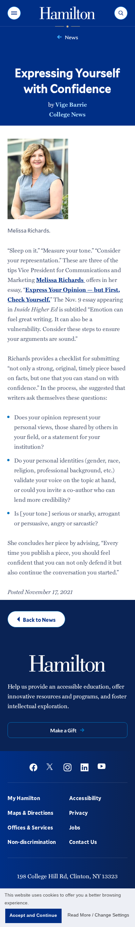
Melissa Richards (60, 279)
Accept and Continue (33, 915)
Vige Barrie (71, 104)
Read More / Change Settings (98, 915)
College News (67, 114)
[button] (14, 13)
